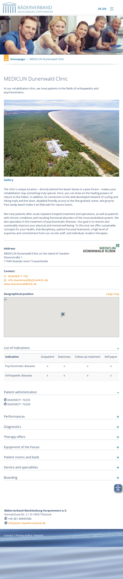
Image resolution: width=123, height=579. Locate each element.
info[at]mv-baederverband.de (26, 523)
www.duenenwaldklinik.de (20, 284)
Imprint (38, 535)
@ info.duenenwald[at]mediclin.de (26, 280)
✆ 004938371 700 (16, 276)
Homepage (17, 59)
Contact (8, 535)
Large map (112, 294)
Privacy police (24, 535)
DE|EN (102, 8)
